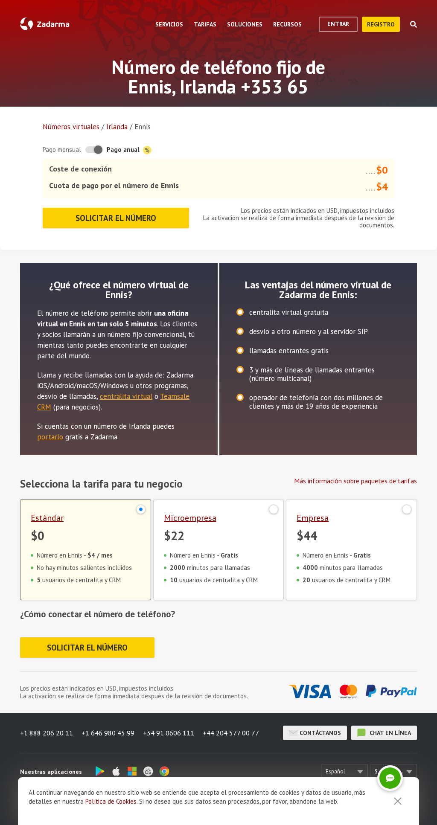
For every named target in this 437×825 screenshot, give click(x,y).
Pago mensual (62, 149)
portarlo (50, 437)
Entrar (338, 24)
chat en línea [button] (389, 733)
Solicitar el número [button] (116, 218)
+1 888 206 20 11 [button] (46, 733)
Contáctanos (320, 733)
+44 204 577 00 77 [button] (231, 733)
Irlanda (117, 126)
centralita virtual (126, 396)
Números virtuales (71, 126)
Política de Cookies (111, 801)
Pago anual (124, 149)
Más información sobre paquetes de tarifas (355, 480)
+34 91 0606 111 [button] (168, 733)
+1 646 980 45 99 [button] (108, 733)
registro (381, 24)
